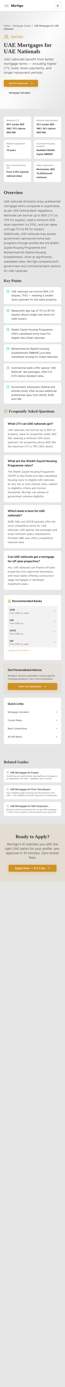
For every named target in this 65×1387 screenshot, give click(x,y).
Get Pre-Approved (18, 83)
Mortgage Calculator (19, 92)
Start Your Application (30, 686)
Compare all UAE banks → (19, 650)
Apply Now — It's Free (30, 868)
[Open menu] (57, 5)
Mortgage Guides (22, 25)
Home (7, 25)
